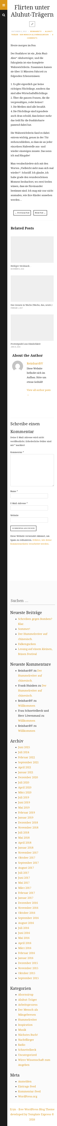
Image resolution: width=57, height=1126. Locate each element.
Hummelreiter (27, 1019)
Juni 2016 (24, 932)
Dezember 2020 (28, 777)
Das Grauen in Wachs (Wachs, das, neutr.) (31, 305)
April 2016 (24, 943)
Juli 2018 (23, 832)
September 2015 (28, 978)
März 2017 (24, 887)
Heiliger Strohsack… (21, 266)
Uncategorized (27, 1054)
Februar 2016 (26, 953)
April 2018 (24, 842)
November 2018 (28, 827)
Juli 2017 (23, 872)
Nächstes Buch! (28, 1034)
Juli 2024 (23, 752)
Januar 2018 (25, 847)
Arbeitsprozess (28, 1004)
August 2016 (26, 922)
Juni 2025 (24, 747)
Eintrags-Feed (27, 1086)
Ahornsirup (25, 994)
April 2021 (24, 767)
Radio (21, 1044)
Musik (22, 1029)
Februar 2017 (26, 892)
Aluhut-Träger (27, 999)
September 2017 (28, 862)
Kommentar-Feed (29, 1091)
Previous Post (22, 213)
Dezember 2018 (28, 822)
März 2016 (24, 948)
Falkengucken (27, 644)
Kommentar (17, 452)
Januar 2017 (25, 897)
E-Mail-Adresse (19, 503)
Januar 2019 (25, 817)
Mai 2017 (24, 882)
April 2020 (24, 787)
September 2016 (28, 917)
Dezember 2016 (28, 902)
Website (14, 515)
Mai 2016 (24, 937)
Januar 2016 (25, 958)
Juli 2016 (23, 927)
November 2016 (28, 907)
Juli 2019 (23, 797)
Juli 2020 (23, 782)
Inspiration (25, 1024)
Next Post (40, 213)
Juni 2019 (24, 802)
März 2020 (24, 792)
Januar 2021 (25, 772)
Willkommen (26, 705)
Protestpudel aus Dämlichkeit (25, 344)
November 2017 (28, 852)
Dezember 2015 (28, 963)
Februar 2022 (26, 757)
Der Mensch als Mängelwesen (34, 34)
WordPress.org (27, 1096)
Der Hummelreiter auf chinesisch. (30, 675)
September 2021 (28, 762)
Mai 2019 (24, 807)
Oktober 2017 (26, 857)
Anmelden (25, 1081)
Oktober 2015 (26, 973)
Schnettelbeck (27, 1049)
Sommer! (24, 628)
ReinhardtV (36, 31)
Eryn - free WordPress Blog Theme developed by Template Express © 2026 (32, 1114)
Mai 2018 (24, 837)
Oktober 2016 (26, 912)
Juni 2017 (24, 877)
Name (14, 491)
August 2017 (26, 867)
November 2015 (28, 968)
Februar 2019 (26, 812)
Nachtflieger (26, 1039)
